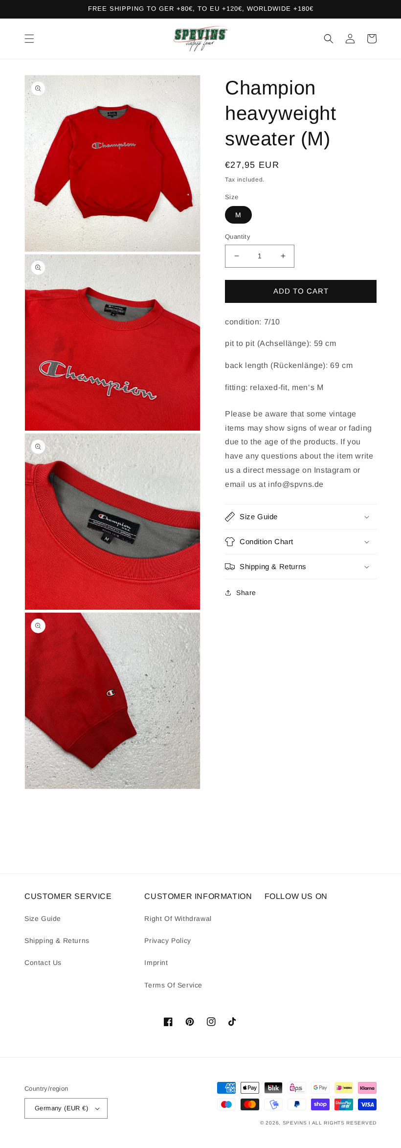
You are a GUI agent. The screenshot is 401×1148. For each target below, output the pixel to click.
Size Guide (42, 918)
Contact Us (43, 962)
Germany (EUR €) (61, 1108)
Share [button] (246, 593)
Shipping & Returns (56, 940)
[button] (29, 38)
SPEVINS (296, 1122)
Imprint (156, 962)
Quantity (237, 236)
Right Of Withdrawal (177, 918)
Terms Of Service (173, 985)
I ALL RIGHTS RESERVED (343, 1122)
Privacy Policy (167, 940)
